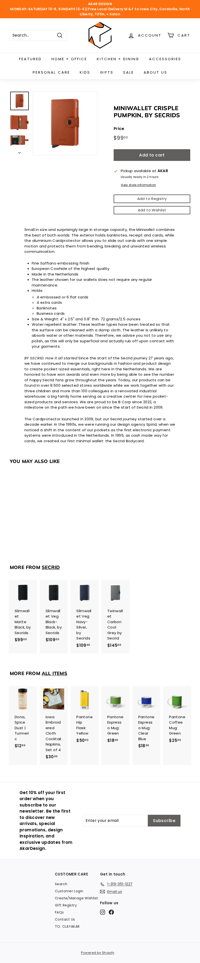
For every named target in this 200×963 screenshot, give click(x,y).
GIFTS (106, 72)
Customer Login (69, 891)
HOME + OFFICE (69, 58)
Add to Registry (152, 198)
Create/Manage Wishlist (76, 898)
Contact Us (65, 919)
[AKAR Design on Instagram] (102, 912)
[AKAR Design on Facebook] (111, 912)
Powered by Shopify (97, 952)
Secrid (51, 567)
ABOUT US (155, 72)
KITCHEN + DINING (118, 58)
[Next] (19, 152)
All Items (54, 673)
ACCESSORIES (165, 58)
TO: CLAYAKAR (67, 926)
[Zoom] (65, 123)
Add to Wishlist (152, 210)
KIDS (85, 72)
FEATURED (30, 58)
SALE (128, 72)
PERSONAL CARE (51, 72)
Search (61, 884)
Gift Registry (66, 905)
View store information (138, 185)
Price (119, 128)
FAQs (59, 912)
